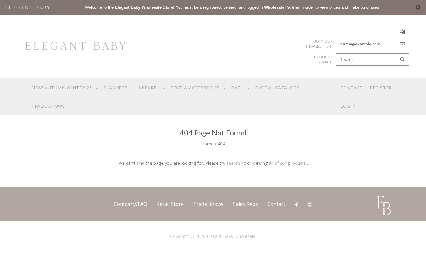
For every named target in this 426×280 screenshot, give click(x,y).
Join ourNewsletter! (319, 44)
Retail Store (170, 204)
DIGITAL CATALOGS (277, 88)
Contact (352, 88)
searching (236, 163)
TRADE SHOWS (48, 106)
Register (381, 88)
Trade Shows (208, 204)
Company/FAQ (130, 204)
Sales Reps (245, 204)
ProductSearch (323, 59)
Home (207, 144)
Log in (349, 106)
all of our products (287, 163)
